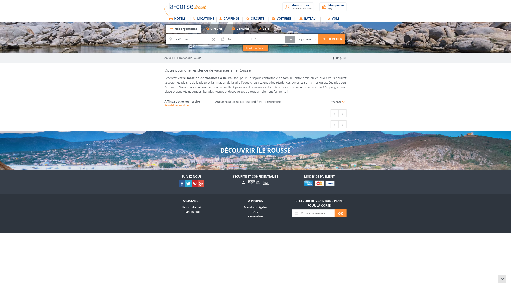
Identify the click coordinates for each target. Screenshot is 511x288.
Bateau (309, 19)
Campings (231, 19)
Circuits (257, 19)
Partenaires (255, 216)
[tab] (183, 29)
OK (340, 213)
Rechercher (332, 39)
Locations (205, 19)
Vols (335, 19)
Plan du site (192, 212)
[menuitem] (177, 20)
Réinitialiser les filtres (176, 105)
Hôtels (179, 19)
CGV (255, 212)
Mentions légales (255, 207)
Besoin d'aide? (191, 207)
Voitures (283, 19)
